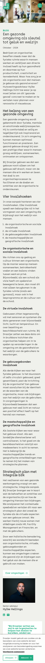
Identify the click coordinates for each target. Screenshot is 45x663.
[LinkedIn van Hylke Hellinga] (4, 615)
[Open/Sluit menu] (39, 5)
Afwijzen (9, 658)
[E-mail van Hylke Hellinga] (8, 615)
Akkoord (24, 658)
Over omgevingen (14, 573)
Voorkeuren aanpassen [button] (13, 652)
